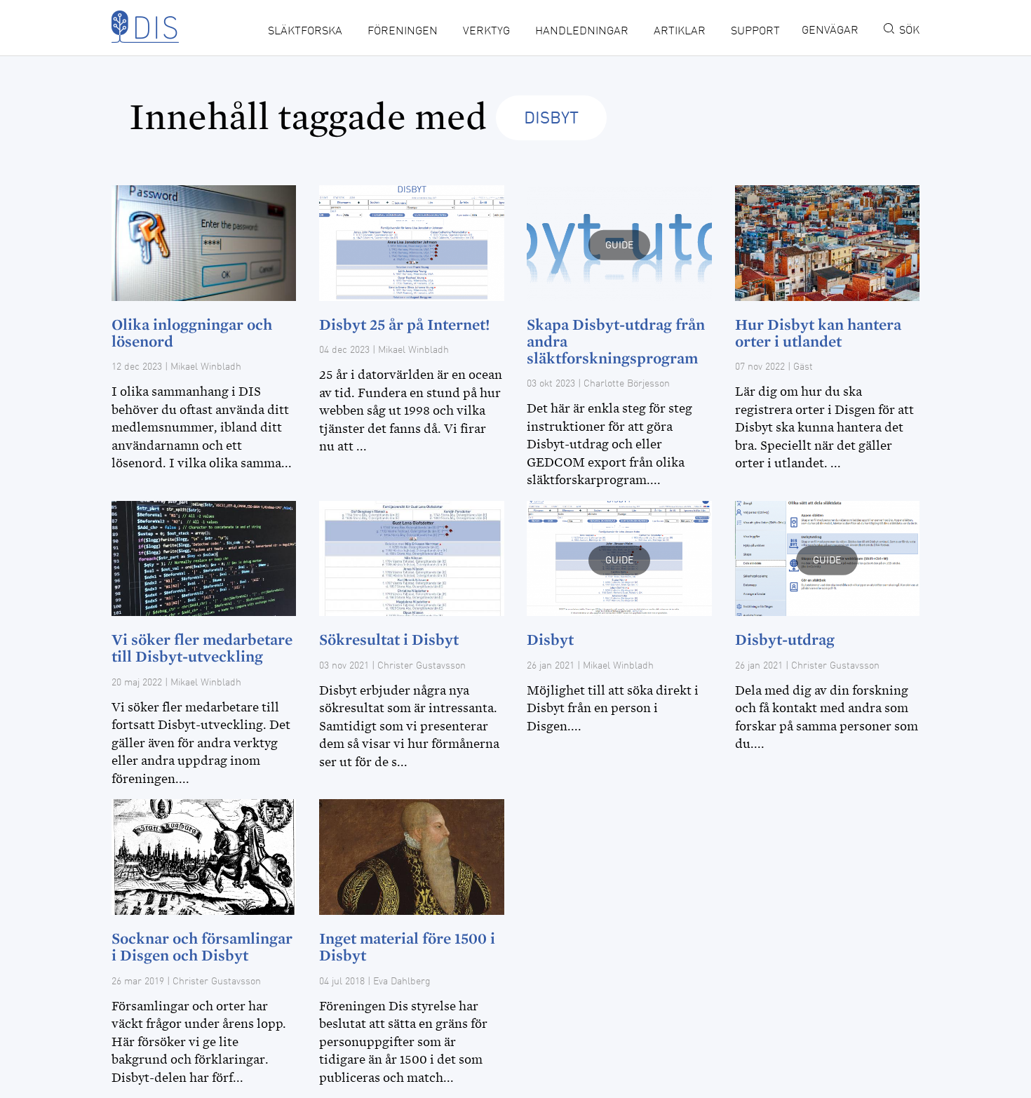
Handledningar (581, 31)
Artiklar (680, 31)
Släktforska (305, 31)
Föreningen (403, 31)
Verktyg (486, 31)
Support (755, 31)
